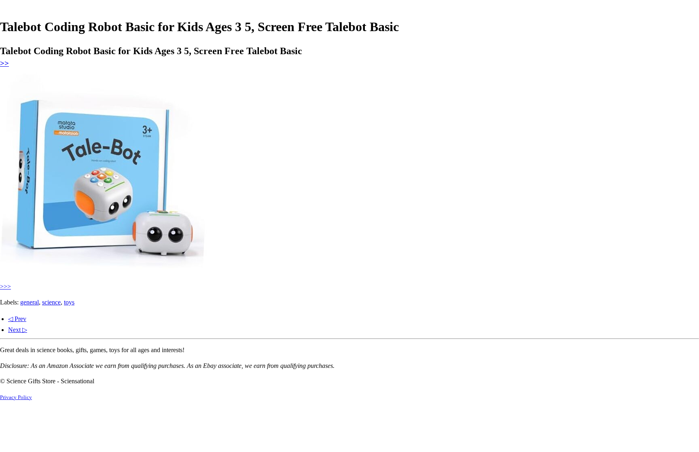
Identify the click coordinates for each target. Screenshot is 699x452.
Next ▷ (17, 329)
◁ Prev (17, 318)
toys (69, 302)
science (51, 302)
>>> (5, 286)
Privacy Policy (16, 397)
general (29, 302)
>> (4, 63)
